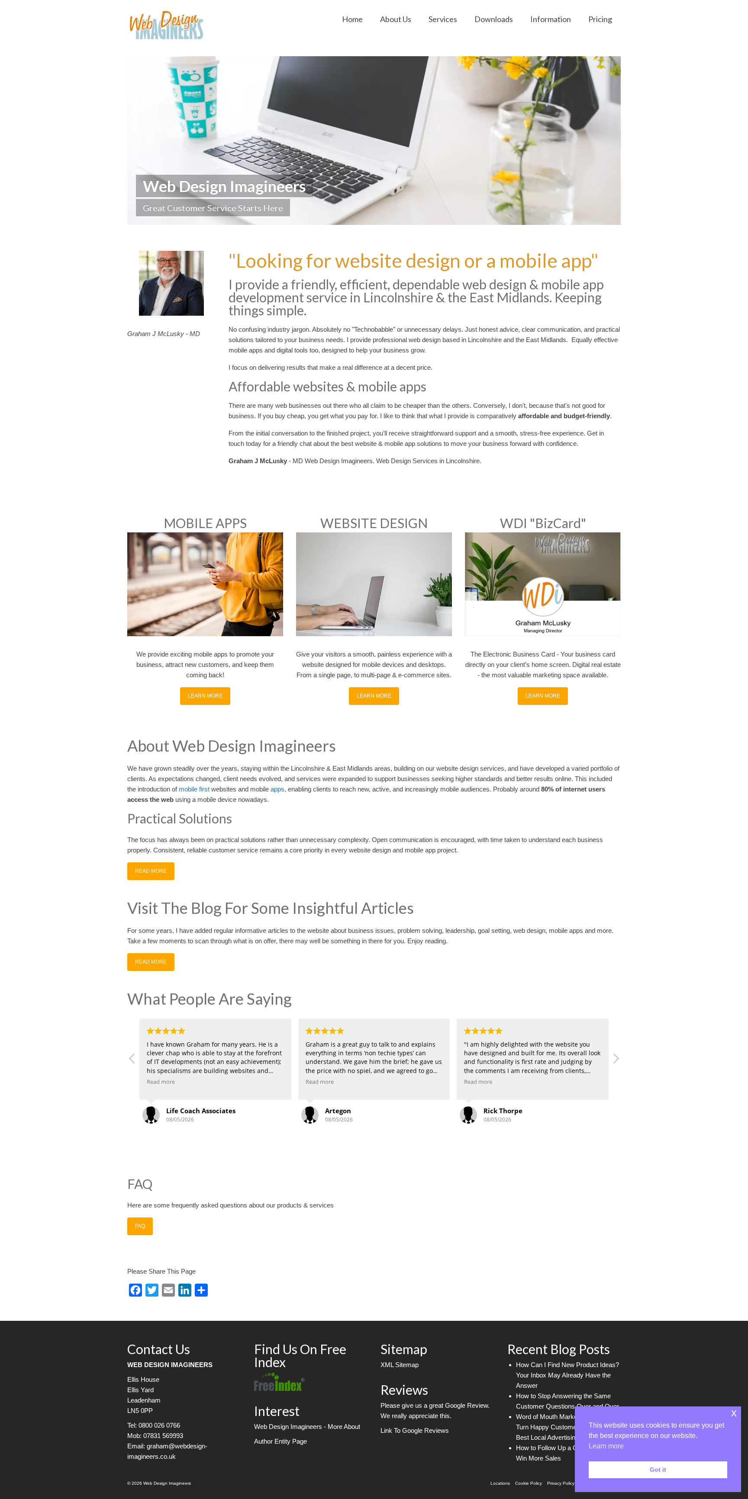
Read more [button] (161, 1082)
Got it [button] (658, 1469)
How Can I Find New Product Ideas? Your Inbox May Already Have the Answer (567, 1375)
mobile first (195, 789)
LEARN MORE (205, 696)
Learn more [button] (606, 1446)
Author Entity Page (280, 1441)
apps (277, 789)
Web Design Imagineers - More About (307, 1426)
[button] (615, 1061)
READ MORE (151, 871)
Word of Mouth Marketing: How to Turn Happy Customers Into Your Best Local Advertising (563, 1427)
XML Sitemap (399, 1364)
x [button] (734, 1413)
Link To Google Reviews (414, 1430)
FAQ (140, 1226)
